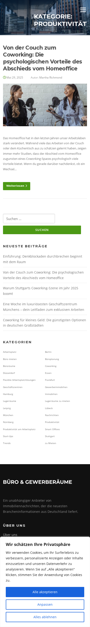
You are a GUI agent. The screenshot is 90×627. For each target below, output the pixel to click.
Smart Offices (52, 429)
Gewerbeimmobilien (56, 387)
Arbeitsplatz (9, 351)
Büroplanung (52, 359)
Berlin (48, 351)
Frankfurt (50, 379)
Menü (83, 10)
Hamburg (8, 394)
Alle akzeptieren (45, 592)
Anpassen (45, 604)
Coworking (50, 366)
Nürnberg (8, 422)
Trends (7, 443)
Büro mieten (10, 359)
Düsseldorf (9, 373)
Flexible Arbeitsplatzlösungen (19, 379)
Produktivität (52, 422)
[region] (45, 582)
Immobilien (51, 394)
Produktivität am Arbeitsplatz (19, 429)
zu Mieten (50, 443)
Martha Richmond (50, 77)
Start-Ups (8, 436)
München (8, 415)
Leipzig (7, 408)
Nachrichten (52, 415)
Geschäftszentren (12, 387)
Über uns (10, 534)
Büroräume (9, 366)
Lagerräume (9, 401)
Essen (48, 373)
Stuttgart (50, 436)
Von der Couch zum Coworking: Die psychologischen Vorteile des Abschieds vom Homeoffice (42, 58)
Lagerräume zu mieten (57, 401)
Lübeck (49, 408)
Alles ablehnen (45, 617)
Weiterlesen (15, 185)
